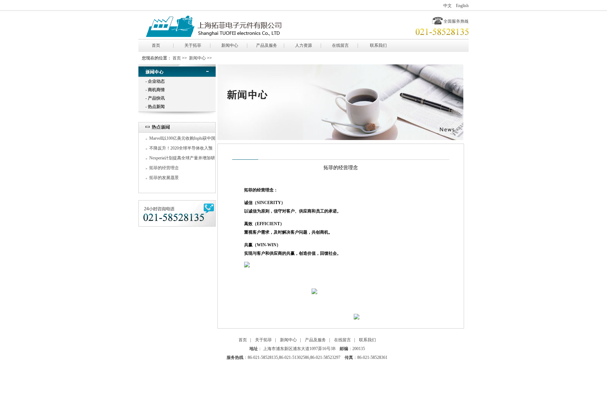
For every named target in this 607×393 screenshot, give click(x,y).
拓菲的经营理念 (164, 167)
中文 (447, 5)
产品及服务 (266, 45)
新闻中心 (229, 45)
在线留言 (340, 45)
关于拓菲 (192, 45)
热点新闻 (156, 106)
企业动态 (156, 81)
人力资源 (303, 45)
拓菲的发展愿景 (164, 177)
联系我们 (378, 45)
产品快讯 (156, 98)
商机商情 (156, 89)
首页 (156, 45)
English (462, 5)
